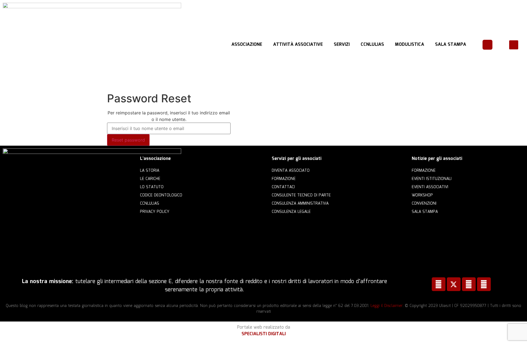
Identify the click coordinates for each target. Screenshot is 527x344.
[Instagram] (484, 284)
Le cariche (150, 179)
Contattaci (283, 187)
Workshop (422, 195)
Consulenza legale (291, 212)
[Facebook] (438, 284)
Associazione (246, 44)
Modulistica (409, 44)
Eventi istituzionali (432, 179)
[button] (513, 44)
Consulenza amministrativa (300, 204)
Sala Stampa (450, 44)
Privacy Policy (154, 212)
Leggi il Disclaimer (387, 306)
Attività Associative (298, 44)
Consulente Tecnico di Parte (301, 195)
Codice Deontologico (161, 195)
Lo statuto (152, 187)
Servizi (342, 44)
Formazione (284, 179)
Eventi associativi (430, 187)
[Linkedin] (469, 284)
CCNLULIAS (372, 44)
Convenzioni (424, 204)
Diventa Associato (291, 171)
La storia (149, 171)
